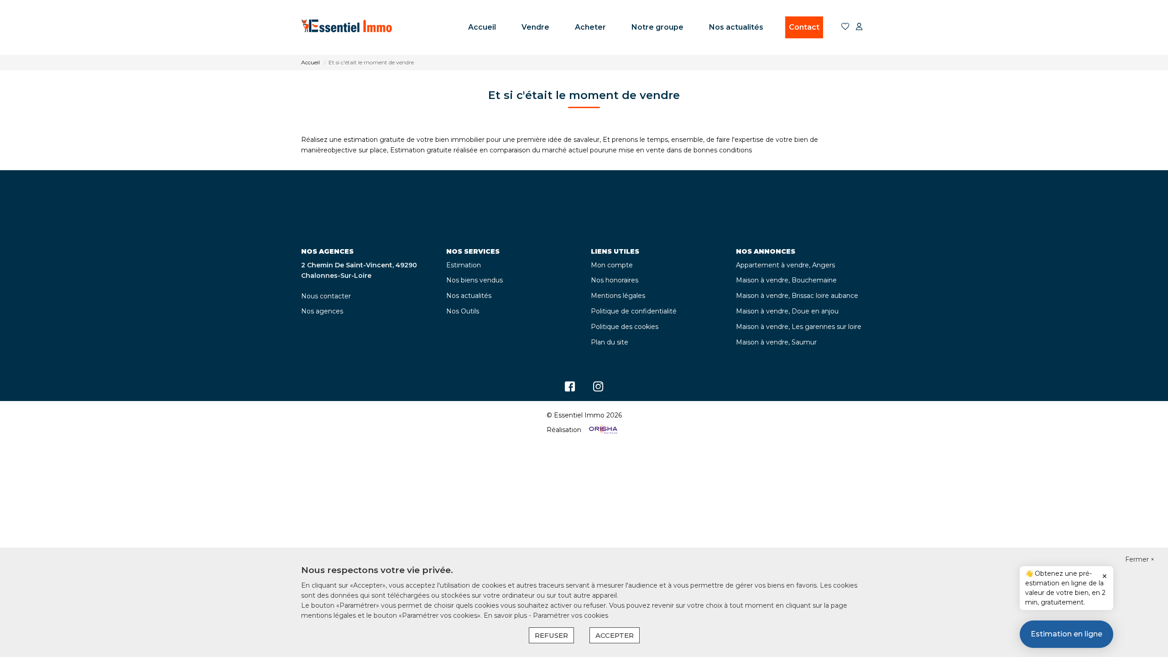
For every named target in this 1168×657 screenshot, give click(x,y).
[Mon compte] (859, 27)
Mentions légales (618, 296)
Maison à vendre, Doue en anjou (787, 311)
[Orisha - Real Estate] (602, 430)
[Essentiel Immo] (346, 27)
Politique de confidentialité (634, 311)
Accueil (482, 27)
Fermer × (1139, 559)
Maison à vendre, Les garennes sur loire (798, 327)
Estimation (463, 265)
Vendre (535, 27)
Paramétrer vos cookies (570, 615)
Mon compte (612, 265)
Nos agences (322, 311)
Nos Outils (462, 311)
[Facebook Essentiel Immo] (570, 389)
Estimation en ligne (1066, 634)
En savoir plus (506, 615)
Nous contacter (326, 296)
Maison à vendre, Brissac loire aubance (797, 296)
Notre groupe (657, 27)
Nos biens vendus (474, 280)
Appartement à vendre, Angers (785, 265)
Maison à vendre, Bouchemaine (786, 280)
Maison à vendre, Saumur (776, 342)
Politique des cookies (624, 327)
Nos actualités (736, 27)
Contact (804, 27)
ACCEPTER (614, 635)
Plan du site (609, 342)
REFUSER (551, 635)
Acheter (590, 27)
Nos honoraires (614, 280)
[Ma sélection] (845, 27)
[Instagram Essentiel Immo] (598, 389)
